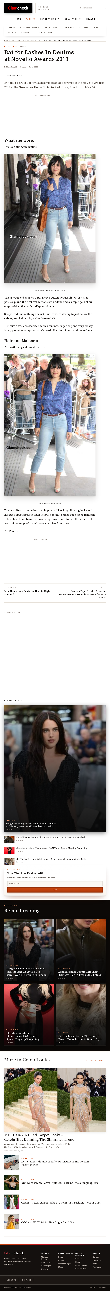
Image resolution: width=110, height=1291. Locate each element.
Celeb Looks (50, 27)
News (60, 1257)
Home (18, 19)
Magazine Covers (29, 27)
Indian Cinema (81, 1265)
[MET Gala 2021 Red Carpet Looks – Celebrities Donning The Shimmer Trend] (55, 1100)
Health (90, 19)
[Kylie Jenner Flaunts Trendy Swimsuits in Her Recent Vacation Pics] (11, 1162)
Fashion (31, 19)
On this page (15, 76)
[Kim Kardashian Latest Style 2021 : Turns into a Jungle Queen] (11, 1182)
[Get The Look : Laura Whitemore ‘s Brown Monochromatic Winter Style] (81, 1014)
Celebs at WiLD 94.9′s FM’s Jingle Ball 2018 (47, 1222)
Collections (45, 33)
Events (61, 1260)
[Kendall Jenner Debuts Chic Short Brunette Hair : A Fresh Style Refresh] (81, 950)
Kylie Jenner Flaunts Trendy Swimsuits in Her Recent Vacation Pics (55, 1163)
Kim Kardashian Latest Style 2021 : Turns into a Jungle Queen (59, 1183)
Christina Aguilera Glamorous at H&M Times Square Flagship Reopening (22, 1036)
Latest (11, 27)
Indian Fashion (73, 19)
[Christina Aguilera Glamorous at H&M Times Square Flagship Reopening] (29, 1014)
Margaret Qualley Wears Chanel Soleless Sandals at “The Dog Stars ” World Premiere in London (26, 972)
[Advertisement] (55, 114)
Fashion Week (81, 1269)
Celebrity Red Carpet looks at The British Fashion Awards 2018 (61, 1202)
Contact (26, 1280)
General (96, 1257)
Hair (96, 27)
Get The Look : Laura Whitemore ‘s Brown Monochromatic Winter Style (80, 1037)
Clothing (83, 27)
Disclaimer (102, 1287)
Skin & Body (27, 33)
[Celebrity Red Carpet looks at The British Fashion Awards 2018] (11, 1202)
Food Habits (97, 1260)
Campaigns (68, 27)
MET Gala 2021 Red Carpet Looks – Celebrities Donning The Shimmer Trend (39, 1137)
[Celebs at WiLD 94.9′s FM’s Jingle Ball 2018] (11, 1221)
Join (55, 890)
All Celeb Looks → (96, 1061)
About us (11, 1280)
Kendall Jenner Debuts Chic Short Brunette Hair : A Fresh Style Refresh (80, 973)
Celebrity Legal (64, 1264)
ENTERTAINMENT (49, 19)
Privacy (92, 1287)
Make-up (12, 33)
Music (60, 1267)
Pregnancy (97, 1267)
